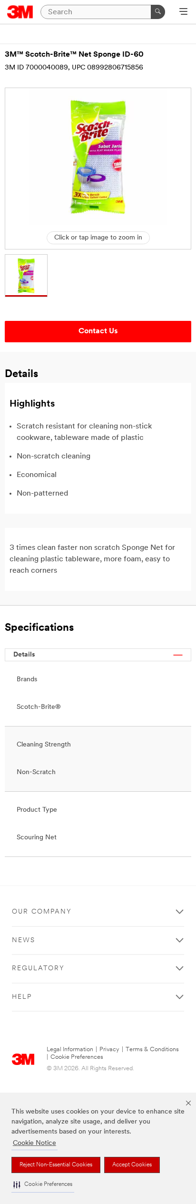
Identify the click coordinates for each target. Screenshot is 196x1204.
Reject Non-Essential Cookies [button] (56, 1165)
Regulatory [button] (38, 968)
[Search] (158, 12)
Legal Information (70, 1049)
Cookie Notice (34, 1143)
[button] (42, 1185)
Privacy (109, 1049)
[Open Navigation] (183, 12)
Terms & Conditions (152, 1049)
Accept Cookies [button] (132, 1165)
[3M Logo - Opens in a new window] (20, 12)
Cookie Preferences (76, 1057)
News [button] (23, 940)
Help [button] (22, 997)
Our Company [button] (42, 911)
